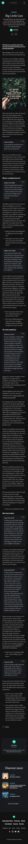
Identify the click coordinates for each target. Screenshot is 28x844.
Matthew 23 (15, 452)
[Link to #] (12, 34)
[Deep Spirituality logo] (11, 29)
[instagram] (12, 831)
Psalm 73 (5, 376)
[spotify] (18, 831)
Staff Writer (15, 29)
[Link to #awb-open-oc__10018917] (24, 2)
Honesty (7, 727)
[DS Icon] (2, 2)
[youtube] (15, 831)
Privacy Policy (19, 839)
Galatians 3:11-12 (17, 412)
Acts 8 (13, 482)
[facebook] (9, 831)
